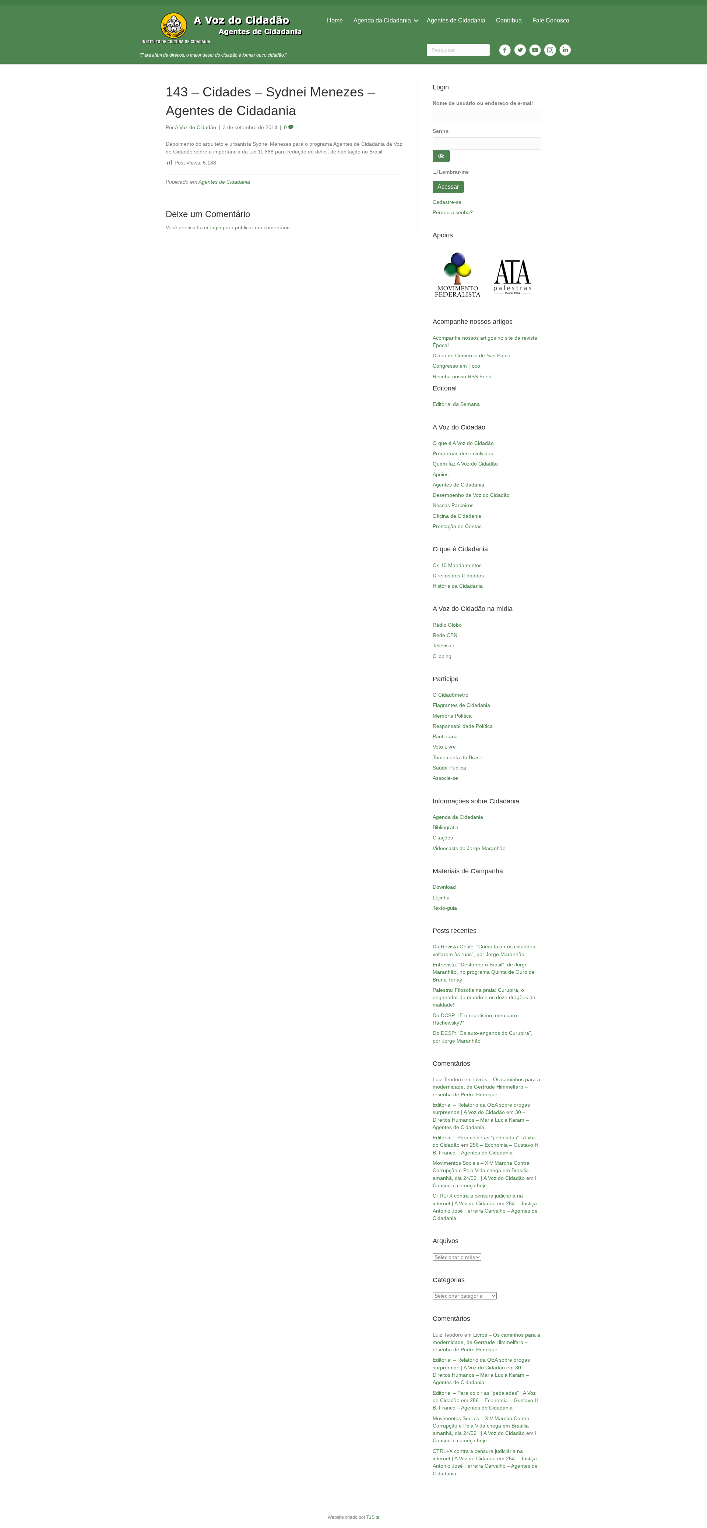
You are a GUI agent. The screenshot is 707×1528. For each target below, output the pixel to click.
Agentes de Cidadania (456, 20)
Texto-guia (445, 908)
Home (335, 20)
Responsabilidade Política (463, 726)
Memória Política (452, 716)
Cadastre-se (447, 202)
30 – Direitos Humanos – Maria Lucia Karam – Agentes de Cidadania (481, 1119)
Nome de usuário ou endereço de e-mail (483, 103)
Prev (442, 275)
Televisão (443, 645)
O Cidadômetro (450, 695)
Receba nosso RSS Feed (462, 376)
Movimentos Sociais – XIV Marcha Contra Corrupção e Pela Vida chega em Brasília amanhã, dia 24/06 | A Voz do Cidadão (481, 1170)
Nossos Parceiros (453, 505)
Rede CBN (445, 635)
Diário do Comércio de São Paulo (471, 355)
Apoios (441, 474)
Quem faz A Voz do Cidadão (465, 464)
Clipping (442, 656)
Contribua (509, 20)
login (215, 227)
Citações (443, 838)
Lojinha (441, 898)
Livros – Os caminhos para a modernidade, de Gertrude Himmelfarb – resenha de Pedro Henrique (486, 1086)
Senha (441, 131)
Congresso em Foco (456, 366)
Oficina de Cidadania (457, 516)
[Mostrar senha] (441, 156)
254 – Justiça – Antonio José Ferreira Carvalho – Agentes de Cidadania (487, 1210)
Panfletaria (445, 736)
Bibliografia (445, 827)
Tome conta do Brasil (457, 757)
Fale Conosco (550, 20)
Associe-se (445, 778)
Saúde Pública (449, 768)
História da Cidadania (458, 586)
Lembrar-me (454, 172)
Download (444, 887)
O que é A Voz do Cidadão (463, 443)
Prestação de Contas (457, 526)
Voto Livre (444, 747)
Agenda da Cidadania (382, 20)
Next (532, 275)
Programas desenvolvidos (463, 453)
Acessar (448, 187)
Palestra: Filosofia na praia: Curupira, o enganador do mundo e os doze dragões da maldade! (484, 997)
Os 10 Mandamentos (457, 565)
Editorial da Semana (456, 404)
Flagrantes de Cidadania (461, 705)
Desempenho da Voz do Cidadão (471, 495)
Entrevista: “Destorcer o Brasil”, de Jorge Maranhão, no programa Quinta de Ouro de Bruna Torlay (484, 972)
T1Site (372, 1517)
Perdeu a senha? (453, 212)
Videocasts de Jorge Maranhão (469, 848)
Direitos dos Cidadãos (458, 576)
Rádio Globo (447, 625)
